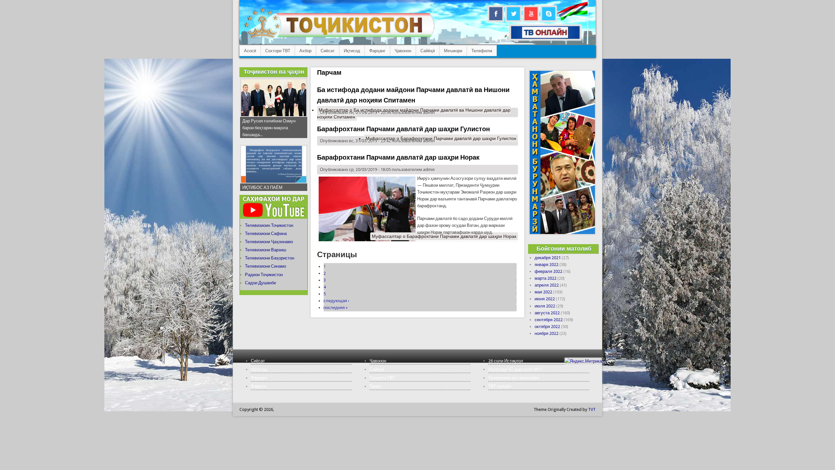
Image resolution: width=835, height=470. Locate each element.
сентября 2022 (549, 319)
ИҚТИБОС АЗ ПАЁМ (262, 187)
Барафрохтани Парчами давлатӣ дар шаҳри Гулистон (403, 129)
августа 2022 (547, 312)
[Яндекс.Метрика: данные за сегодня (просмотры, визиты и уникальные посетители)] (583, 361)
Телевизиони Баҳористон (269, 258)
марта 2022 (545, 278)
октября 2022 (547, 326)
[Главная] (339, 37)
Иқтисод (352, 50)
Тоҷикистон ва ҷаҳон (274, 71)
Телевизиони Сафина (266, 233)
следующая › (336, 300)
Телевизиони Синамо (265, 266)
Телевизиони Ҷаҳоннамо (269, 241)
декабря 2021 (548, 257)
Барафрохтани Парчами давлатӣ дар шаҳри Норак (398, 157)
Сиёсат (328, 50)
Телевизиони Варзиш (265, 249)
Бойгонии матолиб (564, 248)
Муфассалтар (441, 138)
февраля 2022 (548, 271)
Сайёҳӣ (427, 50)
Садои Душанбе (260, 282)
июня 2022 (545, 298)
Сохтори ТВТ (277, 50)
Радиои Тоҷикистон (264, 274)
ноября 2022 (546, 333)
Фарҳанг (377, 50)
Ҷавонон (403, 50)
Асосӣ (250, 50)
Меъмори (453, 50)
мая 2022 (543, 292)
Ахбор (305, 50)
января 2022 (546, 264)
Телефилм (481, 50)
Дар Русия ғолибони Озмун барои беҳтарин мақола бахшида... (269, 127)
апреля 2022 (547, 285)
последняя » (336, 307)
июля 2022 (545, 306)
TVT (592, 409)
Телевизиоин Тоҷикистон (269, 225)
